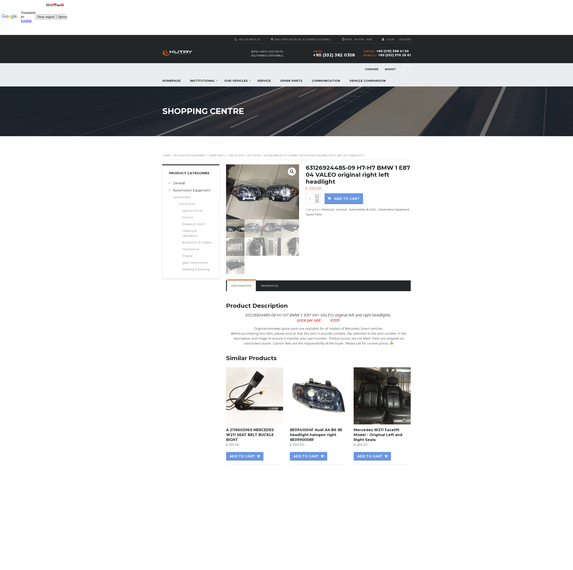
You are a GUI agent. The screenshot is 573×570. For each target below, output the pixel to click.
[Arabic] (47, 4)
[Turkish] (62, 4)
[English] (51, 4)
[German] (55, 4)
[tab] (241, 285)
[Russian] (58, 4)
